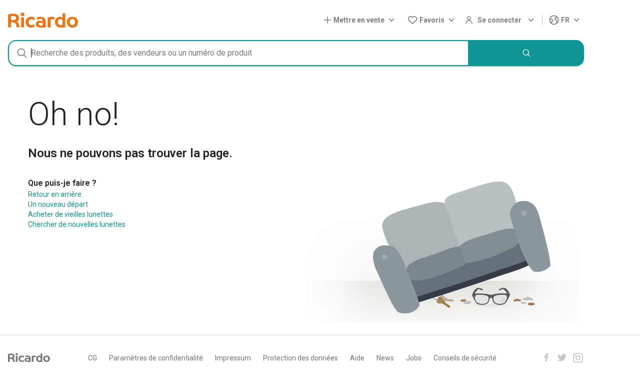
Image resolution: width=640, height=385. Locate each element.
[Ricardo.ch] (43, 20)
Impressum (233, 358)
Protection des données (300, 358)
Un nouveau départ (58, 204)
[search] (526, 53)
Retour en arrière (55, 194)
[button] (361, 20)
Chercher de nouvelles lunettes (77, 224)
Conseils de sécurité (465, 358)
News (385, 358)
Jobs (414, 358)
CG (92, 358)
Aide (357, 358)
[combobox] (238, 53)
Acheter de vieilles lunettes (70, 214)
